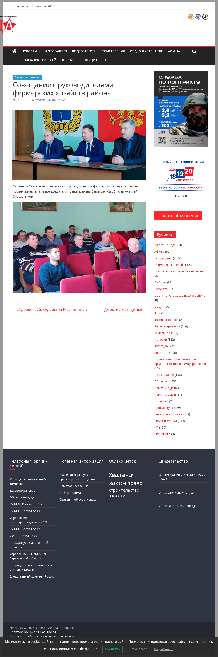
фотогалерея (56, 51)
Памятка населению (74, 486)
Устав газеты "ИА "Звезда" (178, 506)
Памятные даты (165, 388)
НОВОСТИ (29, 51)
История (160, 339)
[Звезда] (14, 51)
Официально (94, 60)
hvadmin (40, 100)
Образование (164, 375)
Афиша (174, 51)
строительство (124, 490)
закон (117, 483)
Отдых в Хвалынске (146, 51)
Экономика (162, 434)
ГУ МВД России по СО (26, 504)
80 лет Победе (165, 245)
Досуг (158, 306)
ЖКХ (157, 313)
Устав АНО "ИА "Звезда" (176, 493)
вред (137, 475)
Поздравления (112, 51)
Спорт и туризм (165, 421)
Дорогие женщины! (125, 309)
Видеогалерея (83, 51)
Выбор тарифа (70, 493)
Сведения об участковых (77, 499)
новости (160, 353)
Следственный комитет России (32, 576)
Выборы (160, 282)
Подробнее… (163, 649)
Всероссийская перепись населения (180, 271)
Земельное (162, 333)
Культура (161, 346)
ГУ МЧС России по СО (25, 511)
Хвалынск (121, 474)
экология (118, 495)
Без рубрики (163, 258)
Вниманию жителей (39, 60)
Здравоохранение (167, 326)
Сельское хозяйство (27, 77)
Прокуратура (163, 408)
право (134, 483)
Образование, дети (24, 497)
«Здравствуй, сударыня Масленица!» (49, 309)
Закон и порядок (166, 320)
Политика (161, 401)
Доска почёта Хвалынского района (179, 295)
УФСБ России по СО (24, 536)
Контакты (69, 60)
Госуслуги (161, 289)
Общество (162, 381)
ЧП (156, 427)
